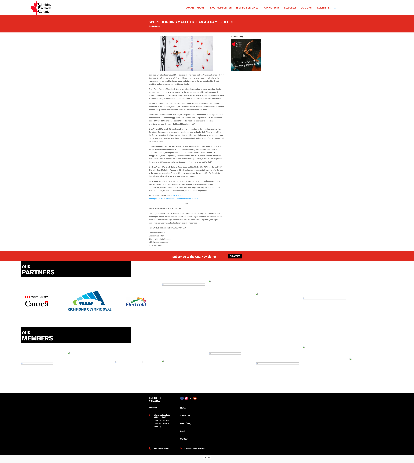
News (212, 8)
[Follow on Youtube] (195, 398)
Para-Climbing (271, 8)
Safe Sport (307, 8)
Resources (290, 8)
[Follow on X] (190, 398)
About (200, 8)
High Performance (247, 8)
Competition (224, 8)
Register (321, 8)
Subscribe (235, 256)
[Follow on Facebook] (182, 398)
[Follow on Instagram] (186, 398)
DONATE (190, 8)
